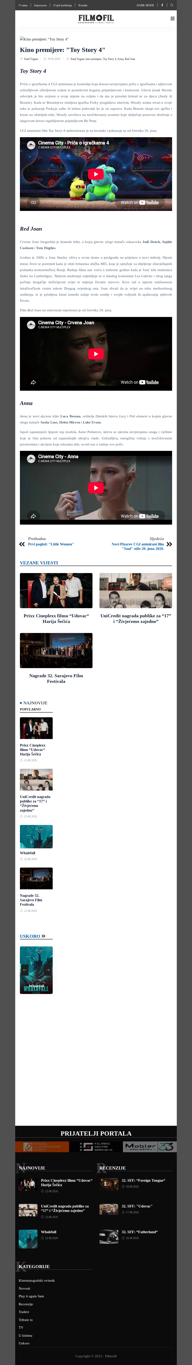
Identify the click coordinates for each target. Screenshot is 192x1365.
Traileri (24, 1312)
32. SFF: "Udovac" (137, 1206)
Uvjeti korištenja (62, 5)
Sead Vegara (31, 59)
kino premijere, (94, 59)
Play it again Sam (31, 1296)
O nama (23, 5)
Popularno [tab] (30, 709)
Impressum (40, 5)
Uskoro (30, 936)
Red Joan (130, 59)
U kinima (25, 1335)
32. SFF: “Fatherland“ (140, 1232)
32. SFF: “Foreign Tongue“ (143, 1180)
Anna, (121, 59)
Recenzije (113, 1167)
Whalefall (27, 853)
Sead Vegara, (78, 59)
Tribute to (26, 1320)
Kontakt (82, 5)
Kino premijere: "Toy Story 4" (63, 49)
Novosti (24, 1288)
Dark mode (145, 5)
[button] (172, 18)
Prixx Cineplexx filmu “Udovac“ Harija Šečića (32, 749)
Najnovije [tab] (35, 703)
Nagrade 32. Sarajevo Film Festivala (31, 900)
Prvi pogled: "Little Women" (51, 544)
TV (21, 1327)
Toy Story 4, (110, 59)
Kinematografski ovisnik (37, 1280)
